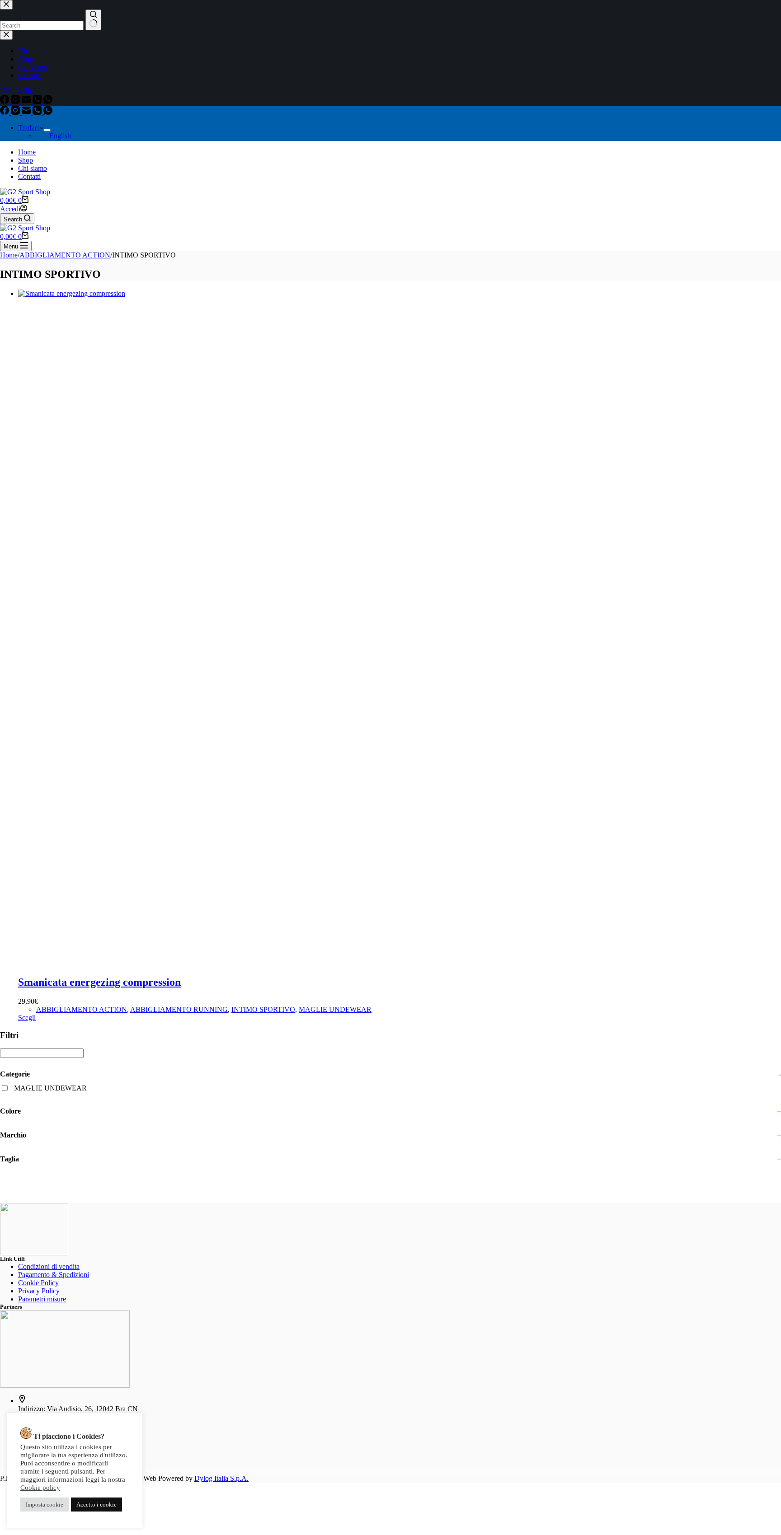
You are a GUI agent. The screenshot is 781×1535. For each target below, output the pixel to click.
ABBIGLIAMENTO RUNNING (179, 1009)
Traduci (29, 127)
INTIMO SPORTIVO (263, 1009)
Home (27, 152)
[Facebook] (5, 112)
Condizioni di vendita (49, 1266)
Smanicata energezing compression (99, 982)
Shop (25, 160)
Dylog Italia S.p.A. (221, 1478)
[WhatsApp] (47, 112)
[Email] (27, 112)
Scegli (27, 1017)
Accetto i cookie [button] (96, 1504)
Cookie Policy (38, 1283)
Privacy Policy (39, 1291)
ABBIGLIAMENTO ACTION (81, 1009)
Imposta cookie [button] (44, 1504)
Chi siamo (32, 168)
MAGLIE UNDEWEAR (335, 1009)
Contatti (29, 176)
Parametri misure (42, 1299)
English (60, 136)
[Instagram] (16, 112)
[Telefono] (38, 112)
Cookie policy (40, 1487)
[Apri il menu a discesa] (47, 130)
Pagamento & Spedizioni (53, 1274)
